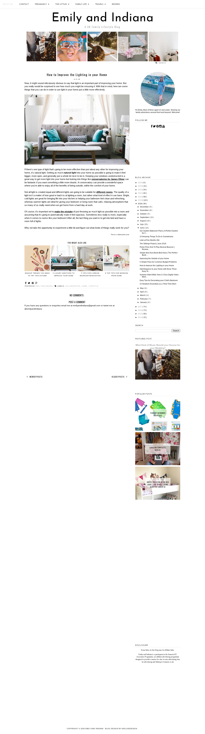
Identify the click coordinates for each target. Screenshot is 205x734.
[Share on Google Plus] (36, 283)
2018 (140, 204)
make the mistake (63, 211)
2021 (140, 193)
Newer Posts (35, 376)
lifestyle (93, 286)
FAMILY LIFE (81, 4)
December (144, 207)
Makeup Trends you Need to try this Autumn (37, 274)
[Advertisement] (157, 594)
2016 (140, 310)
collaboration (73, 286)
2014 (140, 317)
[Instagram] (160, 126)
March (143, 295)
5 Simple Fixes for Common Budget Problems (158, 262)
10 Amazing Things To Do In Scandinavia (156, 237)
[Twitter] (154, 126)
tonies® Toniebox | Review (157, 448)
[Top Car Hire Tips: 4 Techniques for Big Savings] (102, 60)
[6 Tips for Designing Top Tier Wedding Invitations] (133, 60)
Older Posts (118, 376)
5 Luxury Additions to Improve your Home (64, 274)
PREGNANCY (41, 4)
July (142, 224)
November (144, 210)
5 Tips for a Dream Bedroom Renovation (90, 274)
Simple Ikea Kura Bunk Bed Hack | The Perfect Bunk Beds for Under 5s (158, 484)
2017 (140, 307)
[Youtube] (163, 126)
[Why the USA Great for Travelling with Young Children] (72, 60)
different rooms (104, 192)
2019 (140, 200)
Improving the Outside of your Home (154, 258)
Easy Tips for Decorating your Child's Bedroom (159, 280)
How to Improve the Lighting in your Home (157, 265)
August (143, 221)
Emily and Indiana (103, 18)
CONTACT (24, 4)
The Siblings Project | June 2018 (153, 244)
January (143, 302)
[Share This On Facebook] (26, 283)
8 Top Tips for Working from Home (116, 274)
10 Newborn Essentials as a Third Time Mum (158, 284)
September (144, 217)
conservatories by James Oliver (108, 179)
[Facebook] (151, 126)
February (144, 299)
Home (85, 286)
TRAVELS (99, 4)
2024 (140, 183)
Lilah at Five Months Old (149, 240)
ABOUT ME (8, 4)
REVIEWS (116, 4)
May (142, 288)
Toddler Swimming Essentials (158, 414)
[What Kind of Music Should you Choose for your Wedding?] (41, 60)
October (143, 214)
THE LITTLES (61, 4)
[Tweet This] (29, 283)
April (142, 292)
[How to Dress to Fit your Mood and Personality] (163, 60)
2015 (140, 314)
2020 (140, 197)
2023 (140, 186)
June (142, 228)
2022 (140, 190)
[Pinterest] (157, 126)
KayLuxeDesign (130, 728)
